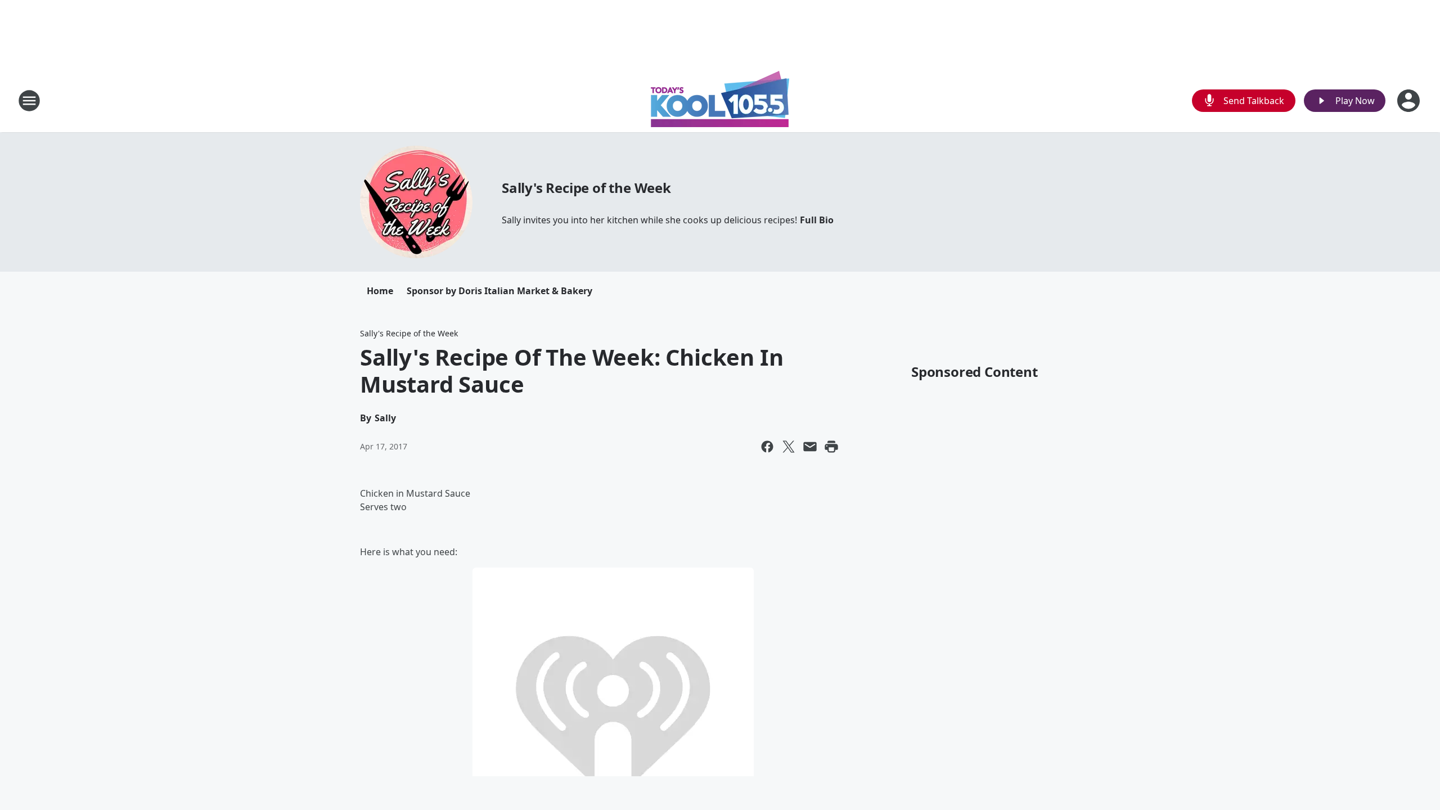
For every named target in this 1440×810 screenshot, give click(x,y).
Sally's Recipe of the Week (586, 187)
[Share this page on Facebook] (767, 446)
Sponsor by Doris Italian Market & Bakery (499, 291)
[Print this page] (831, 446)
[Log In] (1409, 100)
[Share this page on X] (788, 446)
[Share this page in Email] (810, 446)
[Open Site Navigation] (29, 100)
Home (380, 291)
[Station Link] (720, 100)
